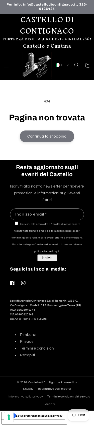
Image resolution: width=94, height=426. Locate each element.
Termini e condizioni (37, 348)
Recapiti (27, 355)
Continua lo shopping (47, 136)
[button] (6, 65)
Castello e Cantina (47, 46)
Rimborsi (28, 335)
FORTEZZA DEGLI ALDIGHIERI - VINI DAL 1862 (47, 39)
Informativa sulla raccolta (22, 421)
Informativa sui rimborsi (54, 388)
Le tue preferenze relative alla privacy (39, 415)
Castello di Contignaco (44, 382)
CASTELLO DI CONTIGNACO (47, 25)
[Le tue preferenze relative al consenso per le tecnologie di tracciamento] (9, 417)
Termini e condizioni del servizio (68, 396)
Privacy (26, 341)
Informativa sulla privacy (26, 396)
